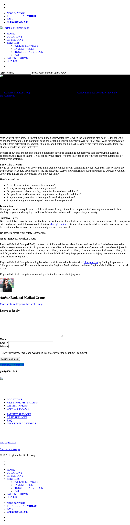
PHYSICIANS (15, 39)
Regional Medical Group (17, 92)
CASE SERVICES (24, 48)
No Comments (8, 95)
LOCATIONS (14, 36)
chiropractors (91, 262)
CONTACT (13, 60)
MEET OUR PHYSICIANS (22, 402)
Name (4, 339)
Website (4, 346)
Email (4, 342)
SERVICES (13, 42)
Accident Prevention (107, 92)
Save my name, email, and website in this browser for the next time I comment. (45, 352)
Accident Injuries (86, 92)
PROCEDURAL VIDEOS (28, 51)
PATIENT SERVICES (26, 45)
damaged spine (58, 224)
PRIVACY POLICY (18, 408)
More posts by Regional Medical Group (21, 304)
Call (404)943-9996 (8, 443)
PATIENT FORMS (17, 57)
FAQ (16, 54)
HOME (11, 33)
